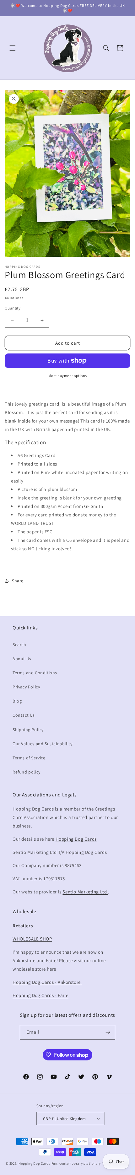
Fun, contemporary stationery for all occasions (90, 1163)
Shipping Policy (28, 729)
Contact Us (24, 715)
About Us (22, 658)
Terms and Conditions (35, 673)
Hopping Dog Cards (76, 839)
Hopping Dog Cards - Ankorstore (47, 982)
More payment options (67, 375)
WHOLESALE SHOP (32, 939)
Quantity (12, 308)
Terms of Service (29, 758)
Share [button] (18, 581)
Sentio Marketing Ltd (85, 892)
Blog (17, 701)
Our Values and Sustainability (42, 744)
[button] (12, 48)
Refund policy (26, 772)
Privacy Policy (26, 687)
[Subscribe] (108, 1032)
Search (19, 644)
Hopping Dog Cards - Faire (40, 995)
